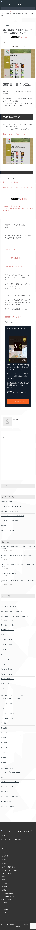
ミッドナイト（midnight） (9, 806)
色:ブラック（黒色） (6, 674)
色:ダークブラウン (6, 654)
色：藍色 (3, 752)
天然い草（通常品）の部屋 (8, 607)
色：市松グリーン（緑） (8, 620)
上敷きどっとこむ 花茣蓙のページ (14, 134)
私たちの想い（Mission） (8, 530)
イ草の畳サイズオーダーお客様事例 (11, 506)
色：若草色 (4, 747)
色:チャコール (5, 659)
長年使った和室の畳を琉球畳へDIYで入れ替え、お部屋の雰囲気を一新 (18, 547)
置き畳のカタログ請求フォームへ (17, 317)
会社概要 (5, 856)
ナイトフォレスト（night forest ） (11, 796)
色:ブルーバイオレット (7, 679)
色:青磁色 (3, 762)
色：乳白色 (4, 708)
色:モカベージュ (5, 684)
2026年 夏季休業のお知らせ (8, 573)
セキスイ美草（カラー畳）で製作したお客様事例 (14, 616)
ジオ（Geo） (5, 791)
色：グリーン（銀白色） (8, 703)
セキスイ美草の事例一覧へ (13, 258)
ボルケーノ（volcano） (8, 777)
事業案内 (3, 525)
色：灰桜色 (4, 728)
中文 (3, 852)
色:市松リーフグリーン (7, 630)
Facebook (6, 906)
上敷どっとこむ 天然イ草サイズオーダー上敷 (17, 187)
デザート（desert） (7, 801)
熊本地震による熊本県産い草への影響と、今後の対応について (17, 556)
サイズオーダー (9, 208)
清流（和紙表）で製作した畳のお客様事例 (12, 695)
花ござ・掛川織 (15, 206)
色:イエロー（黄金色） (7, 639)
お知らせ (7, 206)
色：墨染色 (4, 723)
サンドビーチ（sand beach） (10, 782)
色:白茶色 (3, 738)
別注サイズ (18, 208)
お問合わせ (5, 863)
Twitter (5, 902)
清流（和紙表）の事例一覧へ (14, 267)
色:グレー (3, 649)
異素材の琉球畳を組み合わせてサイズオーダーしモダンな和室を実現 (17, 581)
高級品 (7, 210)
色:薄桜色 (3, 757)
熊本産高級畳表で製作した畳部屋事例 (11, 612)
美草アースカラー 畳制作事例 (9, 521)
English (4, 848)
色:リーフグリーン (6, 688)
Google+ (5, 909)
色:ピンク (3, 664)
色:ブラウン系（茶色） (7, 669)
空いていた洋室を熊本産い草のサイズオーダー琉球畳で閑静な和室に (17, 565)
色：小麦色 (4, 733)
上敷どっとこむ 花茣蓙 (10, 182)
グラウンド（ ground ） (8, 787)
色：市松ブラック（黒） (8, 625)
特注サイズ (25, 208)
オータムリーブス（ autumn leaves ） (12, 772)
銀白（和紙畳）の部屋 (7, 718)
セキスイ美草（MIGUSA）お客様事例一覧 (12, 516)
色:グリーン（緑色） (6, 644)
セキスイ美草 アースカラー (9, 768)
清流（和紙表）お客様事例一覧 (9, 511)
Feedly (5, 912)
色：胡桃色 (4, 742)
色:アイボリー (5, 635)
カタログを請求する (18, 401)
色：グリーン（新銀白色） (8, 713)
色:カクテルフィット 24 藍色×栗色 (10, 698)
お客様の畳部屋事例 (6, 501)
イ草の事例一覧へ (10, 249)
